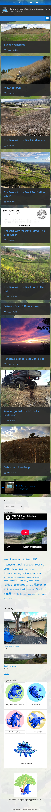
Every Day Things (22, 489)
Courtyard (9, 564)
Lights (13, 577)
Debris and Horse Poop (17, 467)
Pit (27, 585)
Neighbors (30, 577)
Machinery (21, 577)
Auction (26, 559)
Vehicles (36, 594)
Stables (28, 589)
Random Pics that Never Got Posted (24, 358)
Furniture (10, 573)
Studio (39, 589)
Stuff (7, 594)
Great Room (32, 573)
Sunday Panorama (14, 44)
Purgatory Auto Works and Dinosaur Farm (30, 9)
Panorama (19, 584)
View (44, 594)
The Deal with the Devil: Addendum (24, 140)
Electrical (39, 564)
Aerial (6, 559)
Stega (33, 589)
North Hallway (22, 580)
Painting (8, 585)
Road (17, 589)
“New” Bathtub (12, 87)
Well (10, 599)
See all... (6, 674)
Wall (6, 598)
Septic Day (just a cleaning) (25, 486)
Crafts (20, 564)
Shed (22, 589)
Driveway (30, 565)
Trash (15, 594)
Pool (6, 589)
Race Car (11, 589)
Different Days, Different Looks (21, 306)
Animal (13, 559)
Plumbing (39, 585)
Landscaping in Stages (11, 646)
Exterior (8, 569)
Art (20, 559)
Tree (29, 594)
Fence (14, 569)
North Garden (9, 581)
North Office (34, 581)
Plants (30, 585)
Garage (19, 574)
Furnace (32, 569)
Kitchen (7, 577)
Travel (23, 594)
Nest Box (38, 577)
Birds (34, 559)
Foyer (27, 569)
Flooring (21, 569)
